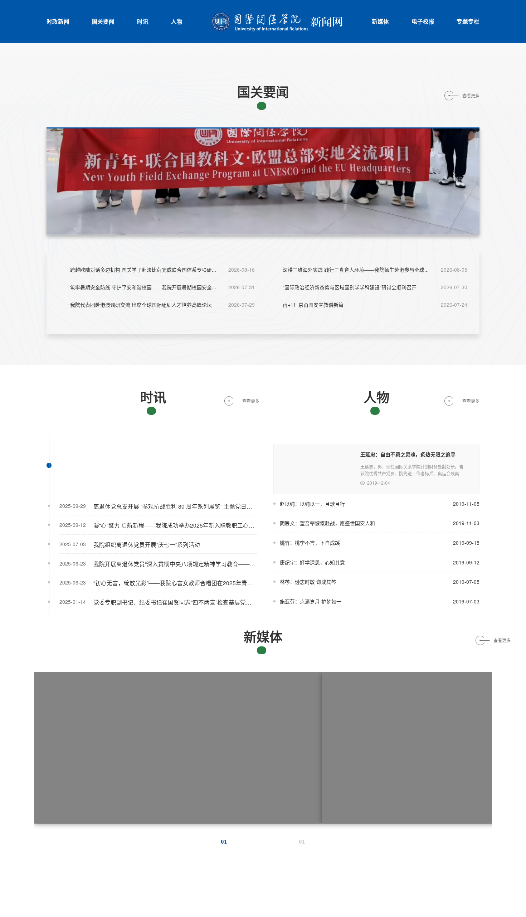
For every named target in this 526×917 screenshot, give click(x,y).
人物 (176, 21)
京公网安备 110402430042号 (175, 895)
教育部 (241, 873)
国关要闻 (103, 21)
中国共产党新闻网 (147, 873)
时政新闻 (58, 21)
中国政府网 (100, 873)
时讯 (142, 21)
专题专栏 (468, 21)
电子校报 (422, 21)
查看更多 (470, 96)
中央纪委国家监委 (200, 873)
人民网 (270, 873)
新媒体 (380, 21)
